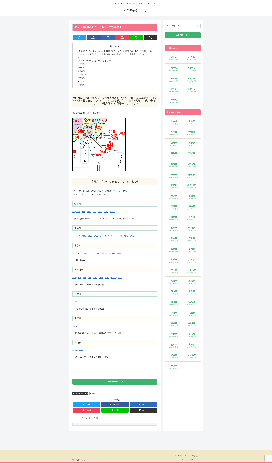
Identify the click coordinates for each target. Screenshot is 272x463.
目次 (112, 46)
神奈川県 (82, 74)
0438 (90, 236)
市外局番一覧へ (182, 35)
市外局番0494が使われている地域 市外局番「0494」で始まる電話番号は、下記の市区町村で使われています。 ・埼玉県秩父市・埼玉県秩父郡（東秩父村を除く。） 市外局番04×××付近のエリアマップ (115, 54)
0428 (86, 253)
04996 (112, 253)
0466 (113, 278)
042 (78, 212)
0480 (89, 212)
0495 (112, 212)
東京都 (82, 71)
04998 (119, 253)
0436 (84, 236)
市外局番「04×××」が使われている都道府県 (94, 61)
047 (101, 236)
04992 (97, 253)
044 (91, 253)
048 (83, 212)
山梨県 (82, 81)
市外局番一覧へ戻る (115, 381)
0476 (120, 236)
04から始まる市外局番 (81, 393)
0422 (80, 253)
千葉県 (82, 68)
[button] (198, 26)
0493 (100, 212)
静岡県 (82, 85)
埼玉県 (82, 64)
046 (89, 278)
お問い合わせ (196, 456)
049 (94, 212)
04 (73, 212)
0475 (113, 236)
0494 (106, 212)
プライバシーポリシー (182, 456)
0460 (95, 278)
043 (78, 236)
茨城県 (82, 78)
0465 (101, 278)
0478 (126, 236)
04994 (105, 253)
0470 (107, 236)
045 (84, 278)
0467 (120, 278)
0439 (96, 236)
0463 (107, 278)
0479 (132, 236)
